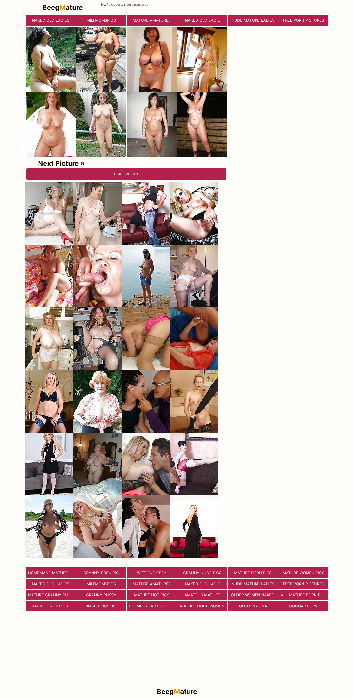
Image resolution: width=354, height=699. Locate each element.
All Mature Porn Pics (304, 594)
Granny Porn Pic (101, 572)
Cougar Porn (303, 606)
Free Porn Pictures (303, 20)
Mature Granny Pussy (51, 594)
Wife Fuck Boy (152, 572)
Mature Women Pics (303, 572)
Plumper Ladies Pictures (153, 606)
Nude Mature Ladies (253, 20)
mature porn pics (253, 572)
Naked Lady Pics (50, 606)
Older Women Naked (253, 594)
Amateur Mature (202, 594)
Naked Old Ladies (50, 20)
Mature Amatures (152, 20)
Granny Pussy (101, 594)
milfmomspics (101, 20)
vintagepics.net (101, 606)
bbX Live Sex (126, 174)
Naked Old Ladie (202, 20)
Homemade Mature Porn (52, 572)
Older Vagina (253, 606)
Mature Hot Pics (151, 594)
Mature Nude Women (202, 606)
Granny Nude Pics (202, 572)
